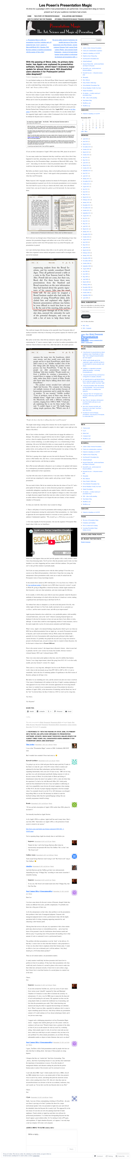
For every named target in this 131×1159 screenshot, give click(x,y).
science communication (95, 340)
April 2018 (85, 139)
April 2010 (85, 247)
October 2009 (86, 263)
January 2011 (86, 231)
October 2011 (86, 210)
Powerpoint (47, 722)
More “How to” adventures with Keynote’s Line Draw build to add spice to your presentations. (93, 401)
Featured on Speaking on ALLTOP (91, 53)
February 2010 (86, 253)
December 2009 (86, 258)
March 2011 (86, 229)
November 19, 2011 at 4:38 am (39, 1097)
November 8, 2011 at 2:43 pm (41, 866)
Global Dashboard (87, 61)
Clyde (42, 1128)
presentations (63, 724)
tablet (83, 342)
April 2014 (85, 162)
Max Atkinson (86, 80)
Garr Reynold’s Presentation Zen (91, 58)
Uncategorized (88, 342)
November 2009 (87, 260)
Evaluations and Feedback (72, 16)
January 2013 (86, 178)
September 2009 (87, 266)
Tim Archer (30, 744)
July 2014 (85, 157)
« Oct (82, 131)
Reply (55, 744)
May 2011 (85, 223)
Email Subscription (88, 302)
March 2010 (86, 250)
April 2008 (85, 298)
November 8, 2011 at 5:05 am (39, 803)
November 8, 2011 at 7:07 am (43, 841)
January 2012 (86, 202)
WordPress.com (86, 103)
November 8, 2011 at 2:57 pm (43, 880)
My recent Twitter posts (91, 539)
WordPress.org (86, 105)
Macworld (38, 724)
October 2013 (86, 168)
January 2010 (86, 255)
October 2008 (86, 292)
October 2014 (86, 154)
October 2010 (86, 237)
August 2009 (86, 268)
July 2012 (85, 189)
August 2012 (86, 186)
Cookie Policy (36, 1155)
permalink (43, 727)
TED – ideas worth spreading (90, 97)
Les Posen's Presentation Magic (65, 5)
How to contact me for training (39, 19)
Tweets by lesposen (85, 542)
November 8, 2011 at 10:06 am (45, 855)
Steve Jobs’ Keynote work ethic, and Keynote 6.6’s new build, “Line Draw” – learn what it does (92, 408)
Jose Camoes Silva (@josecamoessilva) (39, 891)
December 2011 (86, 205)
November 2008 (87, 290)
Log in (84, 430)
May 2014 (85, 160)
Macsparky (85, 77)
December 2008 (86, 287)
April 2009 (85, 279)
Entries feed (86, 433)
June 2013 (85, 173)
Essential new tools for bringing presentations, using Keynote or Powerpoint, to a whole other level (93, 414)
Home (29, 16)
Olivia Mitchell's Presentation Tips (91, 85)
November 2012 (87, 181)
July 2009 (85, 271)
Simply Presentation (88, 90)
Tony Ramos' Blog (87, 100)
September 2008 (87, 295)
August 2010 (86, 239)
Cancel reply (49, 1128)
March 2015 (86, 152)
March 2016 (86, 144)
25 (96, 127)
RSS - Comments (87, 328)
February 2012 (86, 200)
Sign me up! (86, 316)
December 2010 (86, 234)
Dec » (86, 131)
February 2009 (86, 284)
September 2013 (87, 170)
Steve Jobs (29, 727)
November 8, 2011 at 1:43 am (47, 760)
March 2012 (86, 197)
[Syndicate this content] (82, 347)
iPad (73, 722)
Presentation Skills (56, 722)
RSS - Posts (86, 325)
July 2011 (85, 218)
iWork (41, 722)
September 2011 (87, 213)
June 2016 (85, 141)
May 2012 (85, 194)
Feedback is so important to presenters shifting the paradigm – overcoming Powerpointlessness (92, 370)
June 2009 (85, 274)
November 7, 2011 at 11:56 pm (44, 744)
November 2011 (87, 207)
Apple (69, 722)
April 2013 (85, 176)
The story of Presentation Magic (47, 16)
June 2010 (85, 242)
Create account (86, 428)
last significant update (34, 585)
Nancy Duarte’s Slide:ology (89, 82)
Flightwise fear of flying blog (90, 56)
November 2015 (87, 146)
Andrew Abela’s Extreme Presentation (92, 48)
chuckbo (29, 866)
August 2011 (86, 215)
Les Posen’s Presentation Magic (92, 348)
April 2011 (85, 226)
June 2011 (85, 221)
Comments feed (86, 436)
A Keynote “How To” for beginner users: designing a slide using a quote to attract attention (93, 395)
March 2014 (86, 165)
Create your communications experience (92, 50)
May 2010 (85, 245)
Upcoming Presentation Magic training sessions (73, 19)
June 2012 (85, 192)
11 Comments (47, 77)
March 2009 (86, 282)
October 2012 (86, 184)
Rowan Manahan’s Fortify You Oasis (92, 88)
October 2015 (86, 149)
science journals (72, 724)
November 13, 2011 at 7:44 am (43, 985)
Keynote (32, 724)
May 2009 (85, 276)
